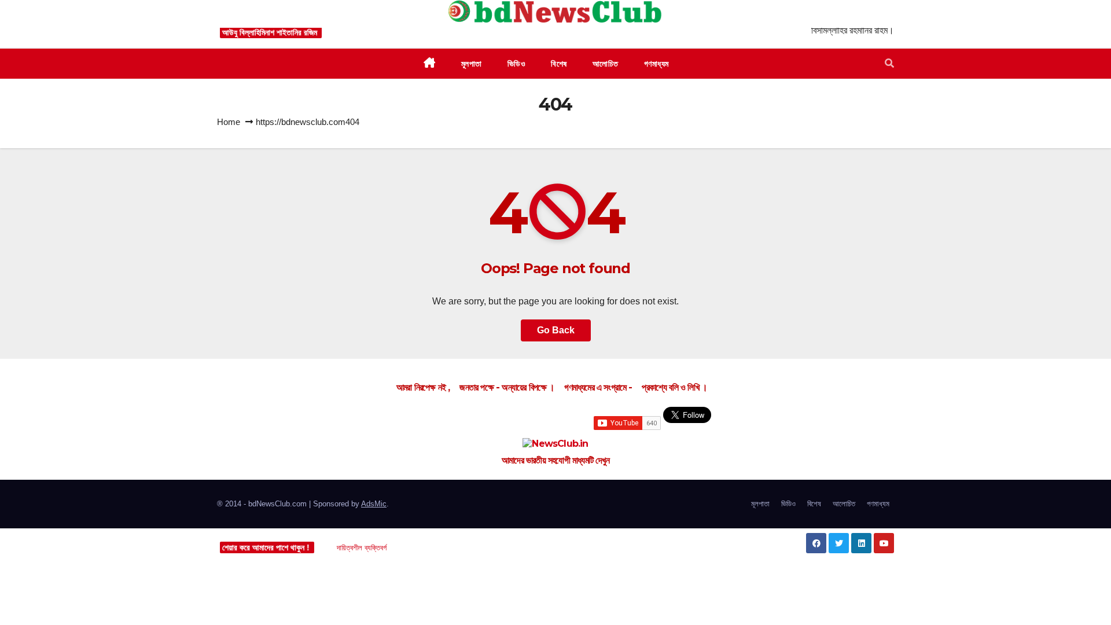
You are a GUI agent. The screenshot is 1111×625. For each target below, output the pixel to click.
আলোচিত (844, 503)
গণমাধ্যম (878, 503)
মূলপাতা (760, 503)
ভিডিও (788, 503)
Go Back (556, 330)
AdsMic (374, 503)
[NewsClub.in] (555, 444)
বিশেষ (814, 503)
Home (228, 122)
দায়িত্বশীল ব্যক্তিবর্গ (362, 547)
